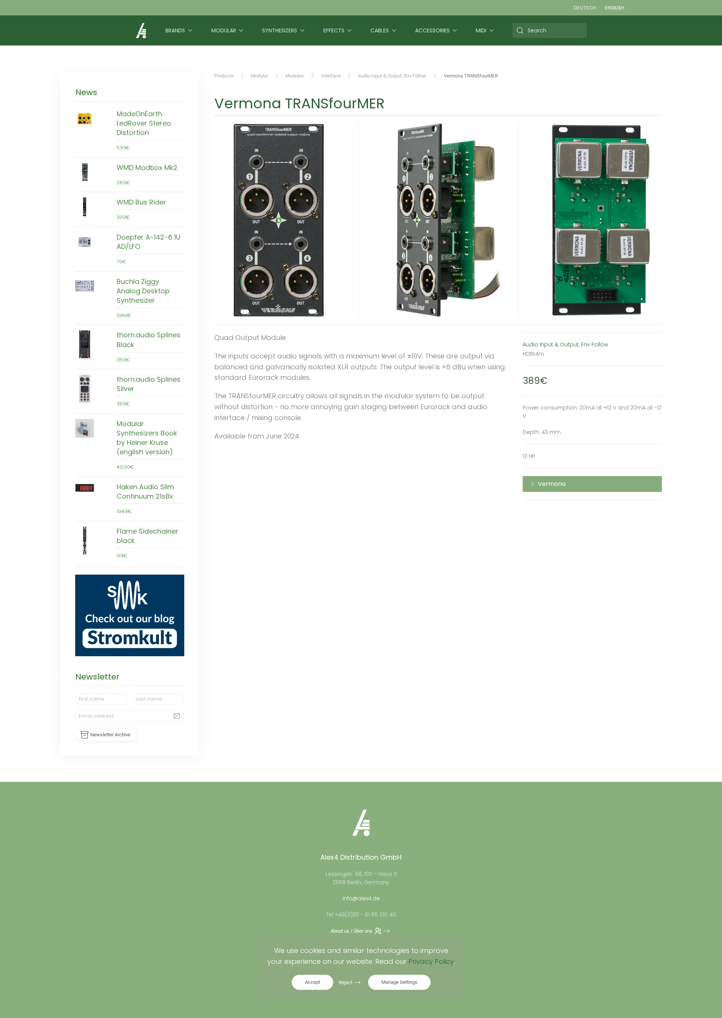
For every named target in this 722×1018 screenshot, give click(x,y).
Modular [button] (223, 30)
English (614, 7)
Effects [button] (333, 30)
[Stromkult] (129, 615)
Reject (345, 982)
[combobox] (550, 30)
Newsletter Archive (110, 734)
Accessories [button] (432, 30)
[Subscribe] (176, 716)
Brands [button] (175, 30)
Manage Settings (399, 982)
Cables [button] (379, 30)
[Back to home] (141, 30)
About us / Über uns (351, 931)
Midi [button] (481, 30)
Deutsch (585, 7)
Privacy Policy (431, 961)
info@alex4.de (361, 898)
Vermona (552, 483)
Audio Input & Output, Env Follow (565, 344)
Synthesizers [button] (279, 30)
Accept (312, 982)
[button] (278, 220)
